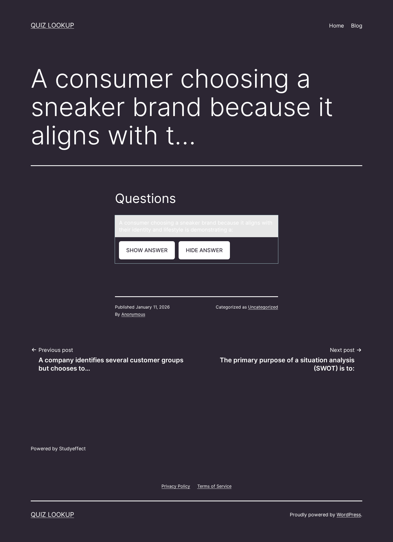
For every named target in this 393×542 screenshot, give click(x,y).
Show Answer (147, 250)
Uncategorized (263, 307)
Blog (356, 25)
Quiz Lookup (52, 25)
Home (336, 25)
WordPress (349, 514)
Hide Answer (204, 250)
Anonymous (133, 314)
